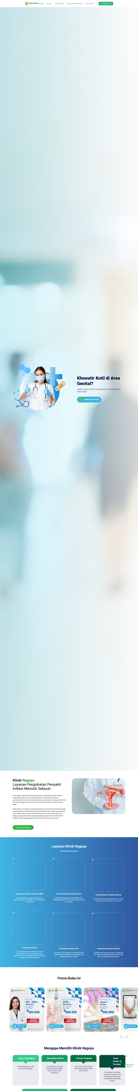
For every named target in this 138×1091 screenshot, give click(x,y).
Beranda (48, 3)
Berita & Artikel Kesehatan (75, 3)
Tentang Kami (59, 3)
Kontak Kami (90, 3)
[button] (4, 389)
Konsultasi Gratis (106, 3)
